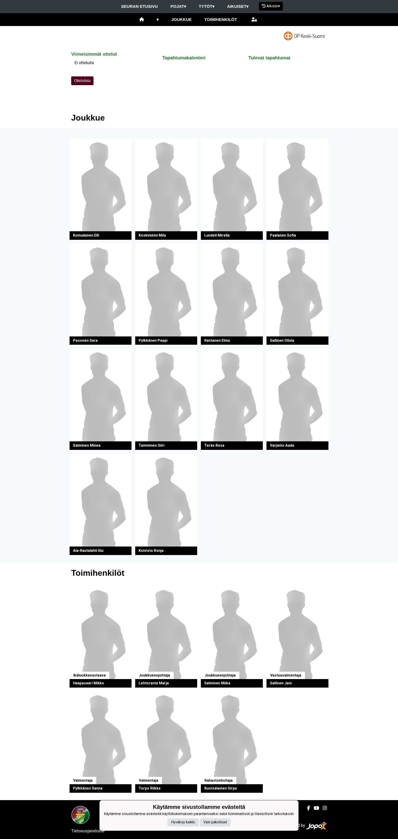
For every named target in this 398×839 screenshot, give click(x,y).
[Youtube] (314, 808)
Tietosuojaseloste (88, 830)
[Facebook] (306, 808)
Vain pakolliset (215, 822)
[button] (100, 189)
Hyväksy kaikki (183, 822)
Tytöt (206, 6)
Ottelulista (82, 81)
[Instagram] (323, 808)
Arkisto (273, 6)
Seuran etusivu (139, 6)
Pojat (178, 6)
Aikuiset (238, 6)
